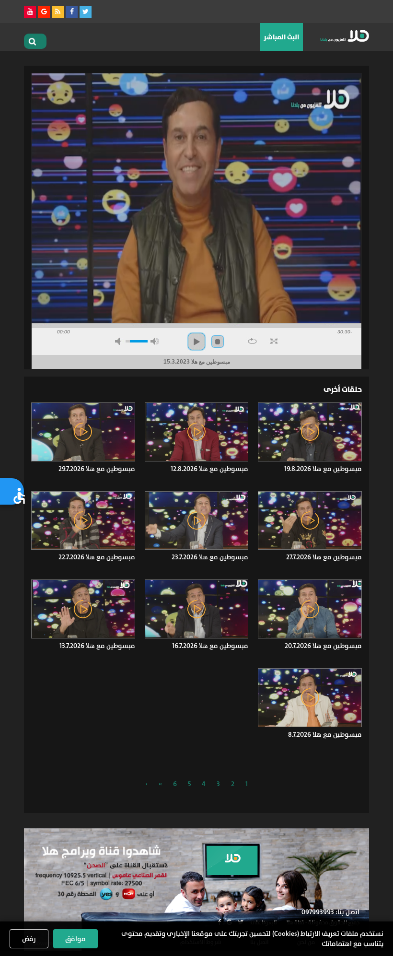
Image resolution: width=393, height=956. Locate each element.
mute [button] (119, 341)
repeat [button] (252, 341)
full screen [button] (274, 341)
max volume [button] (154, 341)
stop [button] (217, 341)
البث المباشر (281, 37)
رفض (29, 938)
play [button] (196, 341)
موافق (75, 938)
